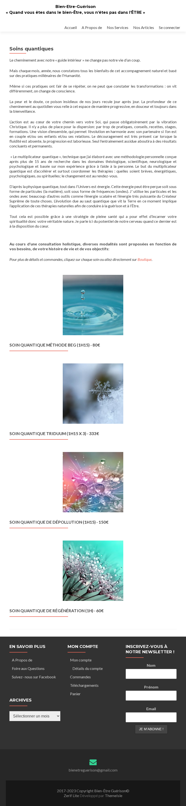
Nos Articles (143, 27)
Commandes (80, 676)
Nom (151, 665)
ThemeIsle (113, 795)
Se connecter (169, 27)
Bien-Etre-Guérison (75, 6)
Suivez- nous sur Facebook (34, 676)
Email (151, 708)
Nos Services (117, 27)
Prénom (151, 687)
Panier (75, 693)
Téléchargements (84, 685)
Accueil (70, 27)
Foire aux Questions (28, 668)
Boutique (145, 259)
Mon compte (81, 660)
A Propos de (92, 27)
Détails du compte (87, 668)
